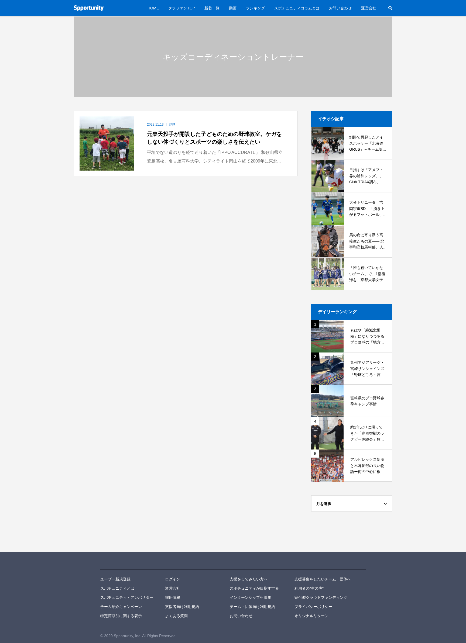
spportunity (119, 561)
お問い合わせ (340, 8)
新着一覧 (212, 8)
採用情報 (172, 597)
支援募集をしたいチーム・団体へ (322, 579)
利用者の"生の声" (309, 588)
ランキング (255, 8)
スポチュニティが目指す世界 (254, 588)
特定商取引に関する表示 (121, 616)
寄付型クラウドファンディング (320, 597)
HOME (153, 8)
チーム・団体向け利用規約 (252, 606)
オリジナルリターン (311, 616)
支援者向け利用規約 (182, 606)
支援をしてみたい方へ (249, 579)
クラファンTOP (181, 8)
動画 (233, 8)
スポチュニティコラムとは (297, 8)
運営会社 (368, 8)
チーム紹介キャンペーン (121, 606)
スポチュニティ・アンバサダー (126, 597)
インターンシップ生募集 (250, 597)
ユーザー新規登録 (115, 579)
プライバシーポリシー (313, 606)
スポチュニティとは (117, 588)
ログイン (172, 579)
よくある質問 (176, 616)
